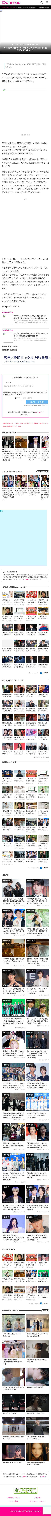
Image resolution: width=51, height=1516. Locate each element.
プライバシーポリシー (37, 1501)
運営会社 (43, 1476)
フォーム (37, 412)
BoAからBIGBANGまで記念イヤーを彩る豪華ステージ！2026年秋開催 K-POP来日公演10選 (13, 1115)
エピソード (43, 423)
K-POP (47, 39)
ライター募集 (13, 1501)
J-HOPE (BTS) (29, 423)
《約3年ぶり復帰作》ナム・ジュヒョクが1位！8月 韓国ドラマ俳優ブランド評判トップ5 (37, 901)
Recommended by (34, 673)
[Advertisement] (25, 227)
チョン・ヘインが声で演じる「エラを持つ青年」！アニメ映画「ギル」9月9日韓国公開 (13, 991)
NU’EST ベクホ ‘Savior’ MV (35, 1413)
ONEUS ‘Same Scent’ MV (35, 1387)
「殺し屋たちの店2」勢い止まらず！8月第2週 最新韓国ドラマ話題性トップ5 (37, 1175)
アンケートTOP (42, 471)
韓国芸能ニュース (8, 423)
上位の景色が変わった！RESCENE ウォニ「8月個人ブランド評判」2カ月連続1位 (13, 1238)
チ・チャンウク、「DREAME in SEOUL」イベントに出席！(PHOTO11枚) (37, 991)
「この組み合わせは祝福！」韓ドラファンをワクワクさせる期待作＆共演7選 (37, 1208)
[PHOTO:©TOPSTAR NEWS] (37, 888)
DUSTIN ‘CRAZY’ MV (10, 1413)
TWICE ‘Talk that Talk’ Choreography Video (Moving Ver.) (12, 1362)
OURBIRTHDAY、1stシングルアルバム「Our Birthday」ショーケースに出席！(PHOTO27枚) (13, 1085)
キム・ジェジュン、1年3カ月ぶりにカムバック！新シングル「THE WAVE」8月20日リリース (13, 1208)
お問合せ (37, 1497)
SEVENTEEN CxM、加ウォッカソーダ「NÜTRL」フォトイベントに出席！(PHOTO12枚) (37, 1085)
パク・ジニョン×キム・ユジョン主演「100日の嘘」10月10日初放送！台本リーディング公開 (13, 901)
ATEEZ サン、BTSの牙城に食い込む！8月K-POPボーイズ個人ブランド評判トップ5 (37, 1238)
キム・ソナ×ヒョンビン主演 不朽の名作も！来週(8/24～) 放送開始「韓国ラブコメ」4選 (37, 1021)
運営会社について (13, 1497)
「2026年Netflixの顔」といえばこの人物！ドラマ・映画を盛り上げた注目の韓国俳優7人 (13, 931)
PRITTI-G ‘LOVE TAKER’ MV (12, 1462)
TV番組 (37, 423)
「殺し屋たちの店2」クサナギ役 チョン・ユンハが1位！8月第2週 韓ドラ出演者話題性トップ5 (37, 1145)
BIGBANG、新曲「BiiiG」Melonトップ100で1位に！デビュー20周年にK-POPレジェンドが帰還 (13, 1053)
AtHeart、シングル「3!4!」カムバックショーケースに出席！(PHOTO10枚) (37, 1115)
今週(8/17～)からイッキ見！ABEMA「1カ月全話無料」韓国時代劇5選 (13, 1145)
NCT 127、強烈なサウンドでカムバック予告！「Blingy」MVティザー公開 (13, 961)
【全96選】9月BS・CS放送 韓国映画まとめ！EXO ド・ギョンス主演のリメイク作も (37, 961)
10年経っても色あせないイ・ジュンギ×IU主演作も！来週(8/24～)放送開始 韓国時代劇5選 (37, 931)
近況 (20, 426)
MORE (45, 1310)
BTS (22, 423)
